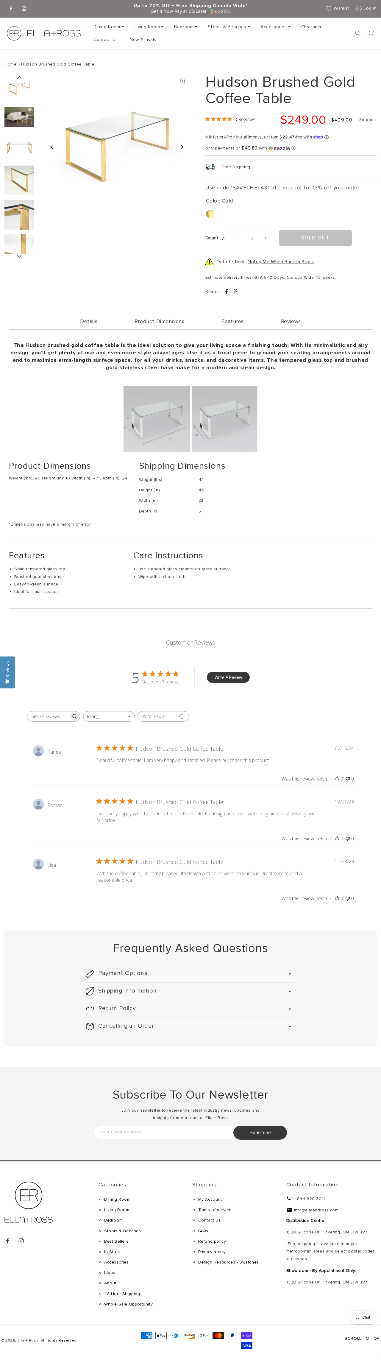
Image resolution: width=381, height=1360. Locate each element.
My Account (209, 1199)
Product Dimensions (160, 321)
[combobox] (109, 716)
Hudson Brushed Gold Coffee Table (57, 64)
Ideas (109, 1272)
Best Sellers (116, 1241)
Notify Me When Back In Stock (281, 262)
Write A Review (228, 677)
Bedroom (183, 26)
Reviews (291, 321)
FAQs (202, 1230)
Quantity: (215, 238)
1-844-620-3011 (309, 1198)
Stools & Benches (227, 26)
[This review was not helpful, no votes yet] (348, 778)
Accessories (273, 26)
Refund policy (211, 1241)
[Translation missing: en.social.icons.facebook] (227, 292)
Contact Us (209, 1220)
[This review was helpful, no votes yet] (337, 778)
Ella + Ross (28, 1340)
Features (232, 321)
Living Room (147, 26)
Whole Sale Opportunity (128, 1304)
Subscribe (260, 1132)
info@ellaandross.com (316, 1210)
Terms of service (214, 1209)
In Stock (112, 1251)
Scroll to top (362, 1338)
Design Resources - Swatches (228, 1262)
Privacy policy (211, 1251)
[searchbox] (48, 716)
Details (88, 321)
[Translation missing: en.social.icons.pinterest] (235, 292)
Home (10, 64)
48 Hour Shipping (121, 1293)
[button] (108, 27)
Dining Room (106, 26)
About (110, 1283)
